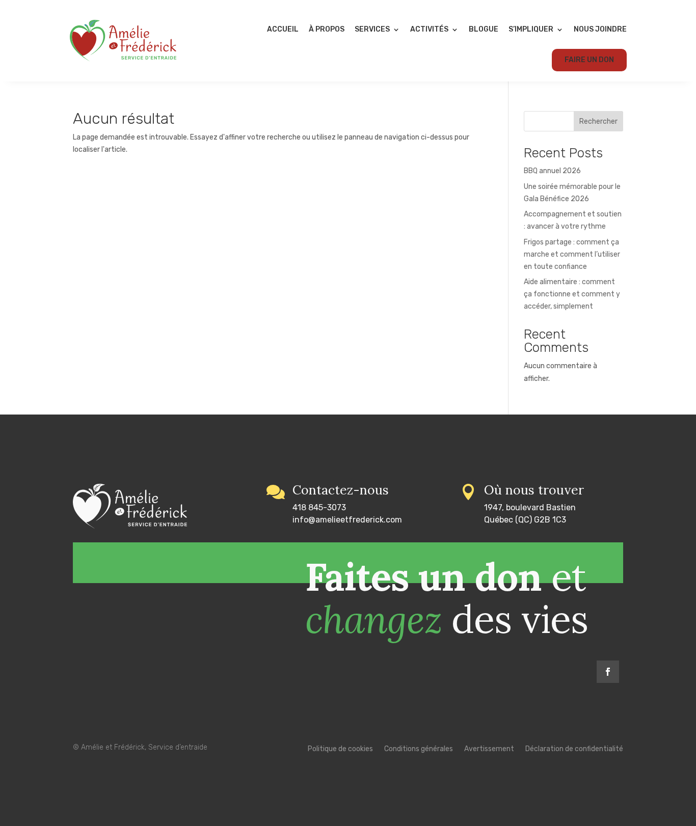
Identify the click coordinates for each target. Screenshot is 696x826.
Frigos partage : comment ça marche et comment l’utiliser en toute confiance (572, 254)
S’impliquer (530, 29)
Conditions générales (418, 749)
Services (372, 29)
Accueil (283, 29)
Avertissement (489, 749)
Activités (429, 29)
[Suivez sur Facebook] (608, 671)
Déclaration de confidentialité (574, 749)
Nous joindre (600, 29)
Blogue (483, 29)
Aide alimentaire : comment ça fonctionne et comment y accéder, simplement (572, 294)
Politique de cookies (340, 749)
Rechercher (598, 121)
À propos (326, 29)
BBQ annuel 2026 (552, 171)
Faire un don (589, 60)
